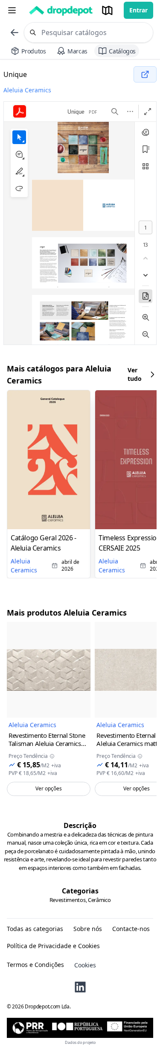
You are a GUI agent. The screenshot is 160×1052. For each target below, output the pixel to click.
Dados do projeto (80, 1042)
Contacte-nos (131, 928)
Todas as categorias (35, 928)
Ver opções (48, 788)
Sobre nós (87, 928)
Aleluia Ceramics (27, 90)
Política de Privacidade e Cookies (53, 946)
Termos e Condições (35, 964)
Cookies (85, 965)
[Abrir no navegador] (145, 74)
